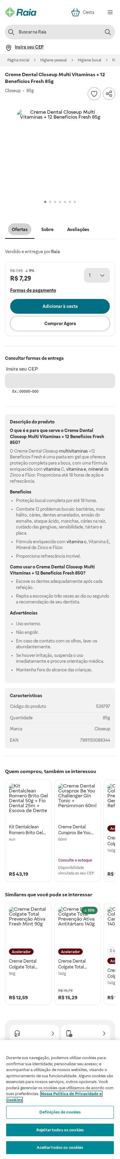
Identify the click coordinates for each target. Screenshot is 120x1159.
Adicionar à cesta (60, 306)
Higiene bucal (89, 60)
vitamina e (76, 469)
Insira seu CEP (22, 369)
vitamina (51, 469)
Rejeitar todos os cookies (60, 1130)
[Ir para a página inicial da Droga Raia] (20, 12)
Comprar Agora (60, 323)
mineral (95, 469)
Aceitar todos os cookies (60, 1147)
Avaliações (78, 229)
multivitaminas (73, 451)
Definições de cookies (60, 1112)
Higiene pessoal (53, 60)
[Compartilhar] (109, 94)
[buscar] (108, 32)
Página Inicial (18, 60)
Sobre (47, 229)
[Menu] (110, 12)
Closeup (102, 728)
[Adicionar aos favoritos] (94, 94)
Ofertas (20, 229)
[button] (60, 153)
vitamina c (76, 541)
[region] (60, 1099)
